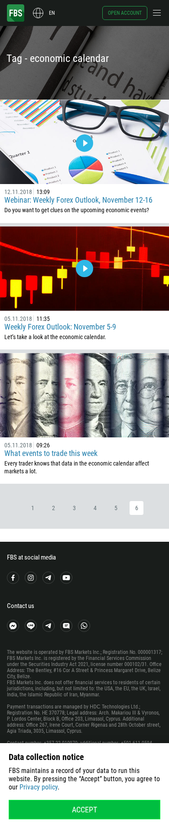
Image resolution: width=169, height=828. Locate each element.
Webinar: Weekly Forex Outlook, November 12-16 (78, 199)
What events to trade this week (51, 453)
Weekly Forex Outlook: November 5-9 (60, 326)
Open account (125, 13)
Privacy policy (39, 787)
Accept (84, 809)
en (52, 13)
